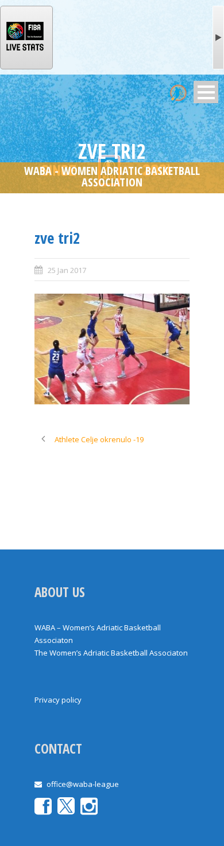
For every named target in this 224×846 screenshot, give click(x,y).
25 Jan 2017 (67, 270)
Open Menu (206, 92)
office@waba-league (83, 784)
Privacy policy (58, 700)
